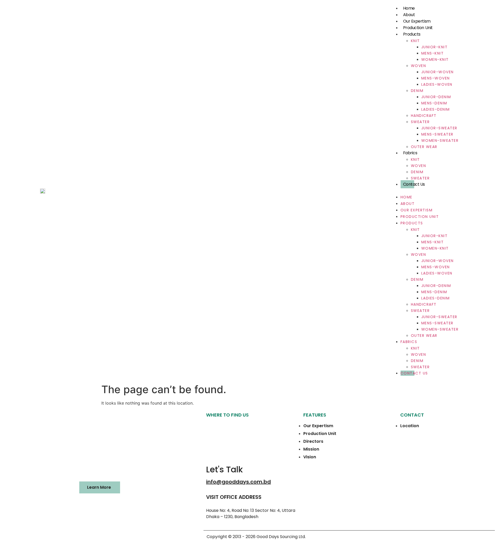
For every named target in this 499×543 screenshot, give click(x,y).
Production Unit (418, 28)
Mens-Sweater (437, 134)
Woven (418, 65)
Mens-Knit (432, 53)
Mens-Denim (434, 103)
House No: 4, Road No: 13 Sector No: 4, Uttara (250, 510)
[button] (424, 190)
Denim (417, 90)
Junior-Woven (437, 72)
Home (409, 8)
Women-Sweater (440, 140)
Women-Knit (435, 59)
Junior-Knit (434, 47)
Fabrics (410, 153)
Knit (415, 40)
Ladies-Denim (435, 109)
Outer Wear (424, 146)
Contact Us (414, 184)
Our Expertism (417, 21)
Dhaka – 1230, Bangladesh (232, 517)
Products (412, 34)
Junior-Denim (436, 96)
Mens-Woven (435, 78)
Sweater (420, 121)
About (409, 15)
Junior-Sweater (439, 128)
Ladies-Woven (436, 84)
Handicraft (424, 115)
